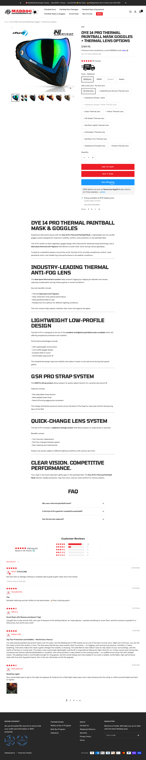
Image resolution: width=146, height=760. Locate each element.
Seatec (121, 79)
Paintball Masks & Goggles (54, 14)
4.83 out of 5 (32, 548)
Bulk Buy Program (58, 729)
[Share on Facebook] (88, 209)
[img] (11, 568)
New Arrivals (87, 14)
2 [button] (70, 700)
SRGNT (99, 79)
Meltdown (87, 79)
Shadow (110, 79)
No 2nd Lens (88, 91)
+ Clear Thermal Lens (91, 111)
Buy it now (108, 174)
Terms (82, 740)
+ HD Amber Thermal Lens (93, 118)
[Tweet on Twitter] (95, 209)
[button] (86, 61)
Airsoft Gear (74, 14)
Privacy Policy (85, 737)
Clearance (55, 733)
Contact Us (84, 726)
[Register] (138, 735)
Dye (83, 27)
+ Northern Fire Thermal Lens (95, 139)
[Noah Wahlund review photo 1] (11, 688)
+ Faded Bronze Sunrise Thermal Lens (114, 91)
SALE (99, 14)
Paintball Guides (57, 722)
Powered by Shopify (25, 753)
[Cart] (140, 12)
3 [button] (73, 700)
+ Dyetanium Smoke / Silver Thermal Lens (100, 105)
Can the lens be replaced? (53, 519)
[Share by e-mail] (99, 209)
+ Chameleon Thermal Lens (94, 132)
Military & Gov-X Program (61, 726)
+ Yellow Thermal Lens (114, 111)
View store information (92, 204)
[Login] (135, 12)
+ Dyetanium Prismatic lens (94, 146)
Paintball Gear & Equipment (93, 9)
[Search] (130, 12)
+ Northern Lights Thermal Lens (96, 125)
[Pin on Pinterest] (91, 209)
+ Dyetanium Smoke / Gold (94, 98)
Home (7, 22)
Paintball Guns (50, 9)
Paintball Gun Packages (69, 9)
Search (82, 722)
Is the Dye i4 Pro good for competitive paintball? (62, 511)
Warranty (83, 733)
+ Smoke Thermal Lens (120, 146)
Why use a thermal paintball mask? (56, 503)
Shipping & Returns (87, 729)
